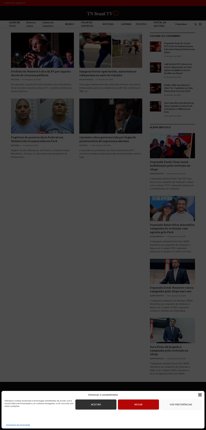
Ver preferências (181, 404)
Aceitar (96, 404)
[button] (199, 394)
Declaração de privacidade (18, 425)
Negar (138, 404)
